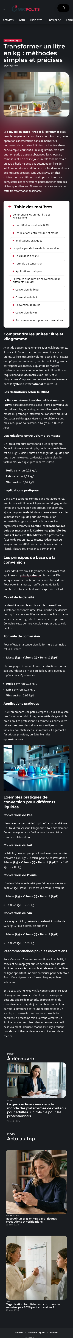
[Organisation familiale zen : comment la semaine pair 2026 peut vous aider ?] (36, 1268)
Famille (9, 1301)
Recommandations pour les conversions (39, 320)
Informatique (13, 40)
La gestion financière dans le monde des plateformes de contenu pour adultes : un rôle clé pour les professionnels (36, 1110)
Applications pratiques (28, 271)
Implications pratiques (28, 240)
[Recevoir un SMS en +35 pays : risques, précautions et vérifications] (36, 1182)
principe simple (30, 575)
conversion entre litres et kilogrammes (33, 131)
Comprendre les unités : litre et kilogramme (31, 216)
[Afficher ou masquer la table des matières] (58, 207)
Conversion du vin (26, 312)
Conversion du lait (26, 297)
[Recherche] (63, 8)
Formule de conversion (29, 263)
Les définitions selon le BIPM (32, 225)
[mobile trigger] (7, 8)
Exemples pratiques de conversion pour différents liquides (36, 280)
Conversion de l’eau (27, 289)
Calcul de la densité (27, 256)
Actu (9, 1100)
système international (28, 384)
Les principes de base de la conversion (36, 248)
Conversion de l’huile (27, 305)
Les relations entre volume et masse (36, 233)
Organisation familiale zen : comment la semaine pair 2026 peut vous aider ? (33, 1306)
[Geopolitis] (25, 8)
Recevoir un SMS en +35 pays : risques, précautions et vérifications (32, 1220)
